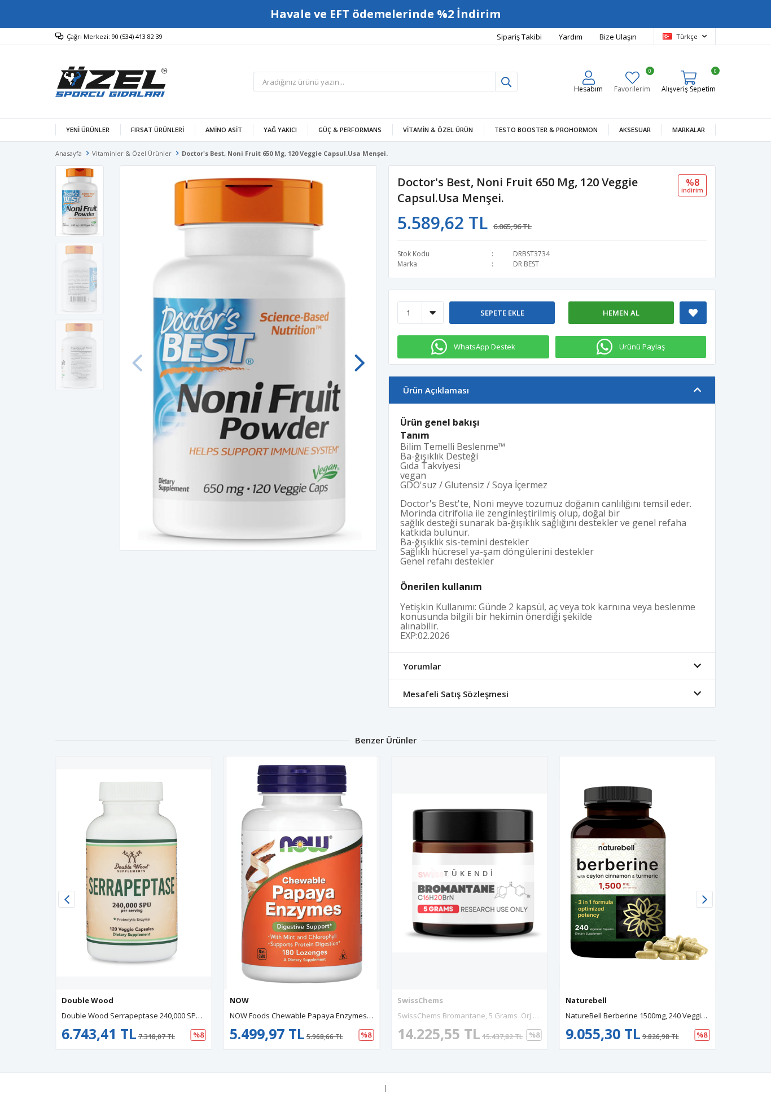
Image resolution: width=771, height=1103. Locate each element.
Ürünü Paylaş (642, 347)
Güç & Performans (350, 129)
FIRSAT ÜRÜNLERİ (157, 129)
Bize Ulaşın (618, 37)
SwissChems (420, 1000)
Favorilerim (632, 82)
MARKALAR (688, 129)
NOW (239, 1000)
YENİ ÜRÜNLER (87, 129)
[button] (359, 357)
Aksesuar (635, 129)
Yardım (570, 37)
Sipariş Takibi (519, 37)
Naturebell (586, 1000)
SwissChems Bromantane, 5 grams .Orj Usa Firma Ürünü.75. (499, 1015)
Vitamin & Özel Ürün (438, 129)
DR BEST (526, 264)
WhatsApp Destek (484, 347)
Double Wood (87, 1000)
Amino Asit (223, 129)
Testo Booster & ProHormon (546, 129)
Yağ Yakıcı (280, 129)
